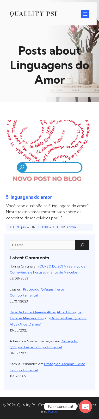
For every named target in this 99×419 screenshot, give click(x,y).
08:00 (43, 227)
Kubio (53, 411)
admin (71, 227)
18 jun (21, 227)
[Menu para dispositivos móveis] (85, 14)
